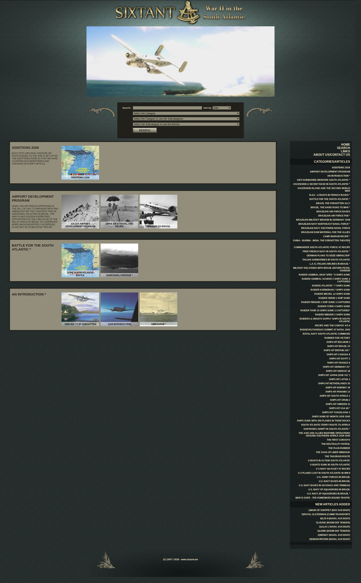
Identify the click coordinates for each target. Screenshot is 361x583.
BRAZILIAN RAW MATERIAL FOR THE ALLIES (325, 232)
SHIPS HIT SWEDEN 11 (338, 404)
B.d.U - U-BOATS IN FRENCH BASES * (329, 195)
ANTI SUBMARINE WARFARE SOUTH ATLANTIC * (323, 180)
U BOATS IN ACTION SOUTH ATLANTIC (329, 460)
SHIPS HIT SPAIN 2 (340, 400)
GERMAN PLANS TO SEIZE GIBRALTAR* (328, 255)
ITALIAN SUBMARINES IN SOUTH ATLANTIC (326, 259)
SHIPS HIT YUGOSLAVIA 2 (336, 412)
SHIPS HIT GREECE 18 (338, 371)
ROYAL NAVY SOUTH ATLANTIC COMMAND (326, 333)
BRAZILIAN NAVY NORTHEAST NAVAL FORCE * (324, 224)
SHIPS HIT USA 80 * (339, 408)
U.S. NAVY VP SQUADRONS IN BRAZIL (329, 489)
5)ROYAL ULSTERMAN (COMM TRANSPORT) (326, 514)
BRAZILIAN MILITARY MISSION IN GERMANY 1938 (323, 220)
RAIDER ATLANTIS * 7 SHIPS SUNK (331, 285)
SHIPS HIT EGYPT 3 (339, 358)
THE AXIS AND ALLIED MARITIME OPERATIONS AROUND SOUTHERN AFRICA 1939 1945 (324, 434)
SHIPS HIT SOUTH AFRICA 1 (335, 396)
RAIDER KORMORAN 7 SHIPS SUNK (330, 289)
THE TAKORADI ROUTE (337, 456)
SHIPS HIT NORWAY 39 (337, 387)
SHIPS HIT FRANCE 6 (338, 362)
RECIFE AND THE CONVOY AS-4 (332, 325)
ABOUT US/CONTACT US (331, 154)
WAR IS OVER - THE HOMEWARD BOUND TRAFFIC (322, 497)
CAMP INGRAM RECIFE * (336, 236)
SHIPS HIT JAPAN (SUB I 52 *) (334, 375)
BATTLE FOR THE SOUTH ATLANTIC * (329, 199)
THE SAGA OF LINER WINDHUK (333, 452)
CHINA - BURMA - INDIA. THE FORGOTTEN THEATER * (321, 241)
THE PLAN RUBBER (339, 448)
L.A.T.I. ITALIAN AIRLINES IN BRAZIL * (330, 264)
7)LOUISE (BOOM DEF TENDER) (333, 522)
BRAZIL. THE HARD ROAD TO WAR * (330, 207)
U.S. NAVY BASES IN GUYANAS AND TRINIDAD (324, 485)
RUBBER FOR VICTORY (337, 338)
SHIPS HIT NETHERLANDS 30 (334, 383)
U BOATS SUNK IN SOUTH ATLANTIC (330, 464)
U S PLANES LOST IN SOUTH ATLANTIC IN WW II (324, 473)
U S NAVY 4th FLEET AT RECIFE (333, 469)
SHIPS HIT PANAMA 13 (337, 391)
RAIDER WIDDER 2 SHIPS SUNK (332, 314)
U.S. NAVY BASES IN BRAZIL (334, 481)
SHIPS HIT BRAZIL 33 (338, 346)
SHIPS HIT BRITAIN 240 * (337, 350)
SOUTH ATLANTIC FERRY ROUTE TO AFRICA (325, 425)
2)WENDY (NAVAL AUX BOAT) (334, 535)
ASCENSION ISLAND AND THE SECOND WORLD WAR (323, 189)
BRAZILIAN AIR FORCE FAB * (334, 215)
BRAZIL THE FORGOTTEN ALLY (333, 203)
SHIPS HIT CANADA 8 (338, 354)
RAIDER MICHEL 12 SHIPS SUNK (332, 294)
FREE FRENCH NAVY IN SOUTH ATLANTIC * (326, 251)
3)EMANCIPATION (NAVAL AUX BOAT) (329, 539)
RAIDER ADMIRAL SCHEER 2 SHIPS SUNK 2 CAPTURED (326, 280)
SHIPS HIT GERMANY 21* (336, 367)
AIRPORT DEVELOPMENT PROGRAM (330, 171)
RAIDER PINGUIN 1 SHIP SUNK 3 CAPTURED (325, 302)
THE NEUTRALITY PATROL (335, 444)
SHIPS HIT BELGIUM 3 (338, 342)
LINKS (345, 151)
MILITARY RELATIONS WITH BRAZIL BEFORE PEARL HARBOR (321, 269)
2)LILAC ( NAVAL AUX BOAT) (334, 526)
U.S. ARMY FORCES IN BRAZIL (333, 477)
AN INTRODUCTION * (29, 294)
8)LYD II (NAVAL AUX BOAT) (335, 518)
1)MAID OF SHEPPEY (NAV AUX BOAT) (329, 510)
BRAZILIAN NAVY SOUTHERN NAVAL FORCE (325, 228)
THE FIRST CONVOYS (338, 440)
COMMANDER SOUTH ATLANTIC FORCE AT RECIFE (322, 247)
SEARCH (343, 148)
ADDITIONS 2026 (25, 148)
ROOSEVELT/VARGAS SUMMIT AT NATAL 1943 (325, 329)
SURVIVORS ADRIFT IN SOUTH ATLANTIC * (326, 429)
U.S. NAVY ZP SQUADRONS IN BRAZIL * (328, 493)
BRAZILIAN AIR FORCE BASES (333, 211)
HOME (345, 144)
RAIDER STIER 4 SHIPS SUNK (334, 306)
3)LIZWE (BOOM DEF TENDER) (333, 531)
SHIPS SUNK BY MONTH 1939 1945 (331, 416)
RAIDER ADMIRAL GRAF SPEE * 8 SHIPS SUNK (324, 274)
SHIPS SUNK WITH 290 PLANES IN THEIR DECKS (323, 420)
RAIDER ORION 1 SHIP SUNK (334, 298)
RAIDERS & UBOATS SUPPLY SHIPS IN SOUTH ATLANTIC (325, 320)
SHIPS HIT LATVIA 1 (339, 379)
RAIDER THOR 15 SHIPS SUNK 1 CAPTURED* (325, 310)
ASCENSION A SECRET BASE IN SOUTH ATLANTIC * (321, 184)
